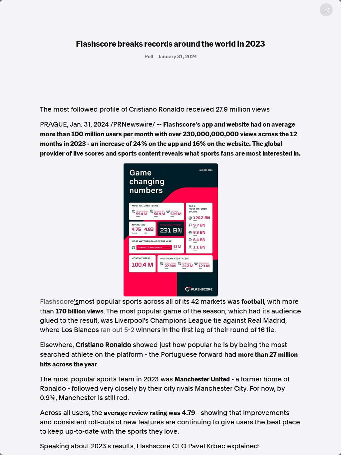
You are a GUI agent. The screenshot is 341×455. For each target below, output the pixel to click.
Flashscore (57, 301)
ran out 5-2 (117, 330)
